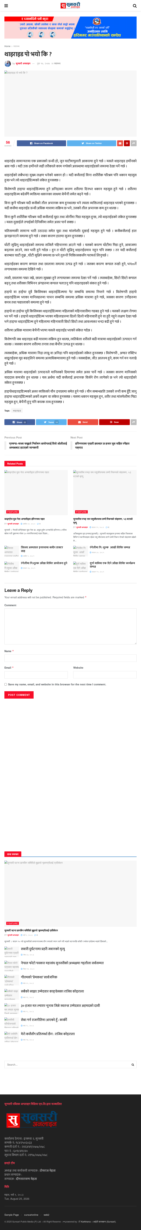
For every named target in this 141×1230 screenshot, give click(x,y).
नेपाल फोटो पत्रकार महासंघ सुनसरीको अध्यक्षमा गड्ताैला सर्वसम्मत (62, 963)
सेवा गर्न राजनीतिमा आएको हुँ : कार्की (44, 1020)
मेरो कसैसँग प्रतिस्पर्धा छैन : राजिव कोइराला (48, 1034)
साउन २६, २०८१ (29, 568)
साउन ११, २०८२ (97, 527)
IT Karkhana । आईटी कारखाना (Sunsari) (97, 1221)
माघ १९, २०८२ (28, 997)
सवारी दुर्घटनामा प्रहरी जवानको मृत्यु (43, 949)
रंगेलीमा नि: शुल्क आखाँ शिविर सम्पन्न (110, 547)
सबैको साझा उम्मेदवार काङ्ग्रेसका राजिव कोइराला (52, 991)
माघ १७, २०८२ (28, 1039)
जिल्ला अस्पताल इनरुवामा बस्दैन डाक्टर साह (42, 549)
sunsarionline (31, 1214)
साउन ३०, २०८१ (97, 552)
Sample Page (11, 1214)
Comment (10, 605)
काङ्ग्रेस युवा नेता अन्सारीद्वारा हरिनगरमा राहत (24, 519)
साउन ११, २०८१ (97, 571)
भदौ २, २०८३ (27, 935)
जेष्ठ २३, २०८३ (28, 954)
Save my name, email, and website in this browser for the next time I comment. (57, 684)
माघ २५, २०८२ (28, 983)
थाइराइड (17, 410)
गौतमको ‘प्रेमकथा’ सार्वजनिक (39, 977)
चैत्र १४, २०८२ (28, 969)
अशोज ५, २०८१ (28, 556)
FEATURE (12, 511)
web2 (46, 1214)
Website (78, 667)
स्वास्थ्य (16, 46)
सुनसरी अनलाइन (23, 63)
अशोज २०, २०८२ (28, 523)
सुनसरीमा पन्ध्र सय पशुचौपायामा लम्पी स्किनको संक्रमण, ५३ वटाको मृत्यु (102, 520)
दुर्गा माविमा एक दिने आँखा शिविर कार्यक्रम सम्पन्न (112, 565)
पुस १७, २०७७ (43, 63)
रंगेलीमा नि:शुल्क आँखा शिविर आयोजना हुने (44, 563)
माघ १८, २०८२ (28, 1011)
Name (9, 651)
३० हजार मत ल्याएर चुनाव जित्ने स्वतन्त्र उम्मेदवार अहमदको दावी (60, 1006)
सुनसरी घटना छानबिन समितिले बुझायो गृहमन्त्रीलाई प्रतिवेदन (31, 930)
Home (7, 46)
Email (9, 667)
